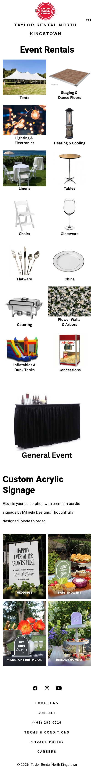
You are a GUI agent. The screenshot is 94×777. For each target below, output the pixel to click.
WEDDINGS (24, 592)
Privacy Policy (47, 742)
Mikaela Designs (36, 512)
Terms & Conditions (47, 732)
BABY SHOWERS (69, 592)
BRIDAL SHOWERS (69, 659)
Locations (47, 703)
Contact (47, 713)
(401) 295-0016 (47, 722)
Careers (47, 751)
